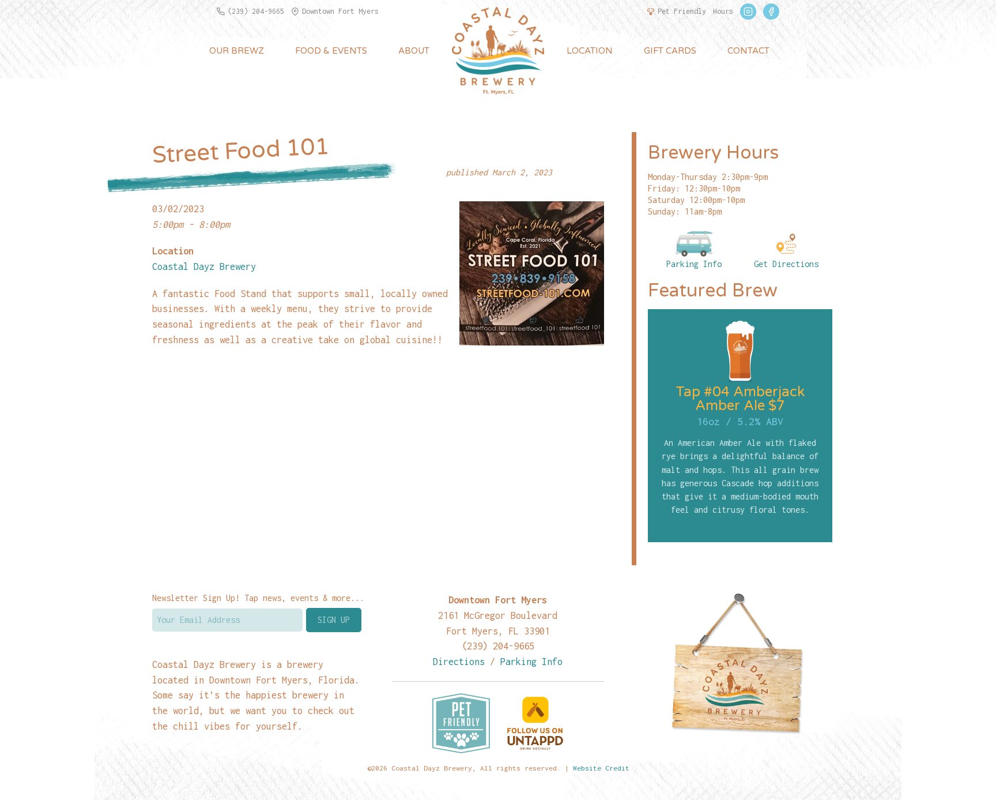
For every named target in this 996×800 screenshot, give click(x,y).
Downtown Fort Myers (340, 11)
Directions (459, 661)
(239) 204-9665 (256, 11)
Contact (748, 51)
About (413, 51)
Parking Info (694, 264)
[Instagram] (748, 11)
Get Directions (786, 264)
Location (590, 51)
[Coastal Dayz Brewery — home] (498, 51)
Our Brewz (236, 51)
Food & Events (331, 51)
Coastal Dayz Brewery (204, 266)
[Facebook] (771, 11)
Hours (723, 11)
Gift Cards (670, 51)
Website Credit (601, 768)
